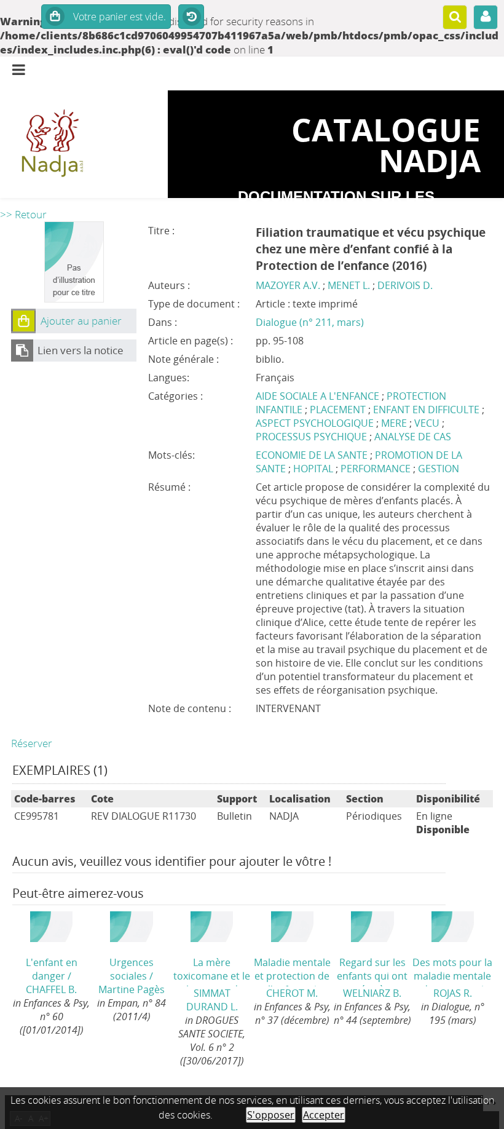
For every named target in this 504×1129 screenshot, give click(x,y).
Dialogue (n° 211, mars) (310, 322)
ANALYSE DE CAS (412, 436)
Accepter (323, 1115)
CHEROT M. (292, 993)
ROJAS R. (452, 993)
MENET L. (349, 285)
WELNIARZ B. (372, 993)
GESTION (438, 468)
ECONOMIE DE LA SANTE (313, 455)
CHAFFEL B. (51, 989)
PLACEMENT (338, 409)
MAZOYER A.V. (288, 285)
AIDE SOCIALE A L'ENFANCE (317, 396)
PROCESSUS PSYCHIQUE (311, 436)
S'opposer (270, 1115)
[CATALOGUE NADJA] (84, 144)
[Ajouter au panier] (23, 321)
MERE (394, 423)
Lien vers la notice (80, 350)
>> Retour (23, 214)
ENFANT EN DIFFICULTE (426, 409)
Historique (191, 17)
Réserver (31, 743)
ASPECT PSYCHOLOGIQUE (315, 423)
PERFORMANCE (377, 468)
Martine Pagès (131, 989)
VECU (426, 423)
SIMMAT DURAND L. (212, 999)
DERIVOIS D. (405, 285)
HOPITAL (314, 468)
